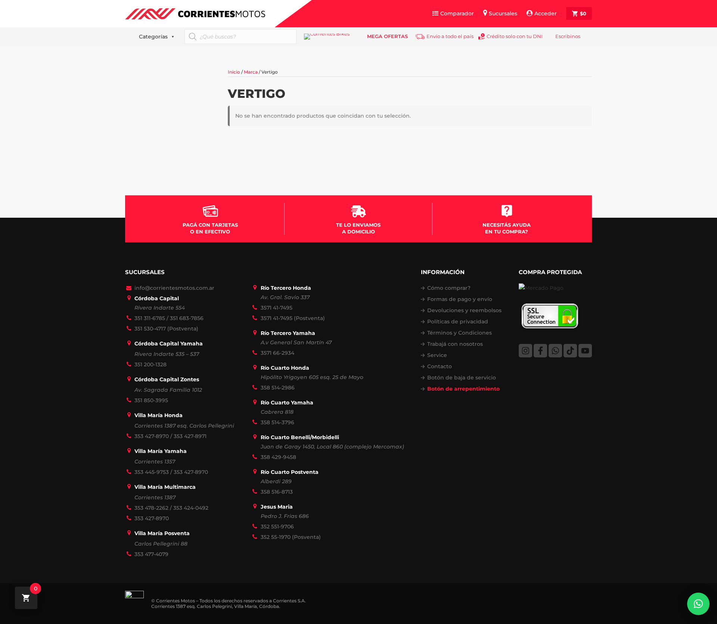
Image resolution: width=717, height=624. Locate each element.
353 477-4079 (151, 554)
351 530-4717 (150, 328)
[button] (698, 604)
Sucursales (503, 13)
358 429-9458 (278, 457)
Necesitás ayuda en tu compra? (506, 228)
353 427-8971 (190, 436)
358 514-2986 (278, 387)
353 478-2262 (151, 508)
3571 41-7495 (276, 307)
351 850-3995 (151, 400)
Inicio (234, 72)
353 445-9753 (151, 472)
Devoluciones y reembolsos (464, 310)
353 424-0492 (190, 508)
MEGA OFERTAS (387, 36)
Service (437, 355)
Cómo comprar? (449, 288)
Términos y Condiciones (459, 332)
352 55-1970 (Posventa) (291, 537)
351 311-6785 (149, 318)
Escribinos (567, 36)
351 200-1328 (150, 364)
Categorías (153, 36)
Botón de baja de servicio (461, 377)
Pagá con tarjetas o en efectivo (210, 228)
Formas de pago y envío (459, 299)
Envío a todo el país (450, 36)
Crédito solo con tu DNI (515, 36)
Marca (251, 72)
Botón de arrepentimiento (463, 388)
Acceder (545, 13)
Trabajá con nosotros (455, 344)
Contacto (439, 366)
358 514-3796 (277, 422)
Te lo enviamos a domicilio (358, 228)
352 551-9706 (277, 526)
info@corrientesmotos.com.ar (174, 288)
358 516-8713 (277, 491)
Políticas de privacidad (457, 321)
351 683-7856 (187, 318)
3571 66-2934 (277, 353)
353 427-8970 (151, 436)
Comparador (457, 13)
